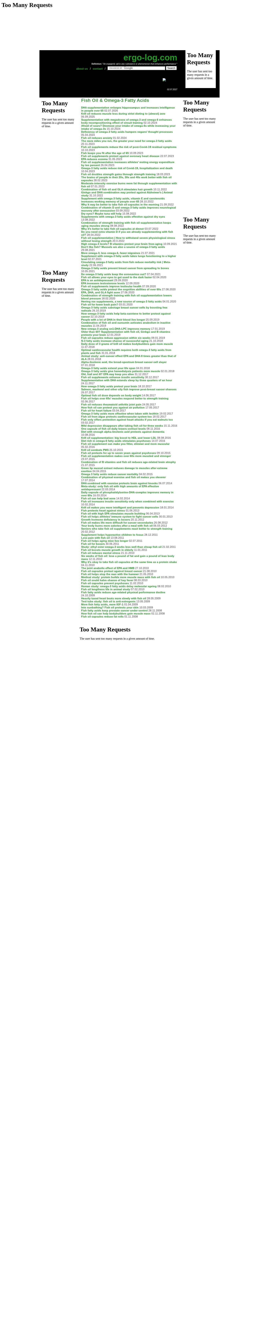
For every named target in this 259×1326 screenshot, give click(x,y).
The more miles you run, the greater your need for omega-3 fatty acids (126, 140)
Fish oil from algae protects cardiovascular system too (116, 416)
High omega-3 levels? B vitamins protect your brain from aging (121, 243)
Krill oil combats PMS (95, 449)
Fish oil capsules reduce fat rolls (102, 616)
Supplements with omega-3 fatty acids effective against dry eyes (123, 216)
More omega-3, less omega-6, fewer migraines (110, 252)
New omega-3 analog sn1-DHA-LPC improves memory (115, 328)
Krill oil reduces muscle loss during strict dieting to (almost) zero (123, 113)
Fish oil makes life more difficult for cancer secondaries (117, 522)
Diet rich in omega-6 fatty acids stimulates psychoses (116, 440)
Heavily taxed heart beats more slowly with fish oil (113, 598)
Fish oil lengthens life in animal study (105, 589)
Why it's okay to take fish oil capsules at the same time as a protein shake (129, 561)
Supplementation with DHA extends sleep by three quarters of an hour (126, 380)
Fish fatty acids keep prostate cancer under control (114, 610)
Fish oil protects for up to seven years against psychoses (118, 452)
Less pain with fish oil (95, 537)
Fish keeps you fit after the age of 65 (105, 153)
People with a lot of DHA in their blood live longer (113, 319)
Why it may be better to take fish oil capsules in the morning (120, 204)
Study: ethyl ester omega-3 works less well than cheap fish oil (121, 546)
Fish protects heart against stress (103, 510)
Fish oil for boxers (93, 543)
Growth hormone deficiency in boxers (105, 519)
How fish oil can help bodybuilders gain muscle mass (116, 613)
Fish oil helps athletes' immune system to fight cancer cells (119, 516)
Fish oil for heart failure (96, 410)
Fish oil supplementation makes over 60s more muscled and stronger (126, 455)
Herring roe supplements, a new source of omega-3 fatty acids (121, 301)
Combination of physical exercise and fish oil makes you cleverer (123, 477)
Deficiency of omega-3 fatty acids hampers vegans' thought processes (127, 131)
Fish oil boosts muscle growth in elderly (107, 549)
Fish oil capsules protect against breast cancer (111, 571)
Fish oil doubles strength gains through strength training (118, 174)
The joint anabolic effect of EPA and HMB (107, 568)
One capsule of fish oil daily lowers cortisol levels (113, 428)
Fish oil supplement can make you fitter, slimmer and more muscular (125, 443)
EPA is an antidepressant (97, 280)
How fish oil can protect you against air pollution (113, 407)
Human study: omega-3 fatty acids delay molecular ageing (119, 586)
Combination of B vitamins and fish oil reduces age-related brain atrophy (128, 462)
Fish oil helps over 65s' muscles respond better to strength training (125, 398)
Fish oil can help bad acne (98, 498)
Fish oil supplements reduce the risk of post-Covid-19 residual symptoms (129, 146)
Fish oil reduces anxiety (96, 137)
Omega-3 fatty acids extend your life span (108, 368)
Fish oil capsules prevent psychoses (105, 583)
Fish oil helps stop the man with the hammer (110, 574)
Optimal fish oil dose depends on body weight (111, 395)
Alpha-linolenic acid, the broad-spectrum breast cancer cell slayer (123, 362)
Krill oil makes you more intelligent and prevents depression (120, 507)
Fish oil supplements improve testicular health (111, 286)
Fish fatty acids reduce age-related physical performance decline (123, 592)
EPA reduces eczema (94, 159)
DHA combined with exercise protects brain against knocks (119, 483)
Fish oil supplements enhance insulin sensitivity (112, 377)
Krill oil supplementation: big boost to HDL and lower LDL (118, 437)
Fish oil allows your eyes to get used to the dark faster (116, 277)
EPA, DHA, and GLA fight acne (100, 292)
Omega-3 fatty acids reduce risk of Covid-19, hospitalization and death (127, 168)
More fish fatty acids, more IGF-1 (102, 604)
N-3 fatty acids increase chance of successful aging (114, 340)
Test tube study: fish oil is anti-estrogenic (108, 601)
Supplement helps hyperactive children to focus (112, 534)
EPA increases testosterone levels (103, 283)
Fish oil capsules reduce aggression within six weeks (116, 337)
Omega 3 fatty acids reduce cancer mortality (109, 474)
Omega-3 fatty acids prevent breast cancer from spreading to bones (125, 268)
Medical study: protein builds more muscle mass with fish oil (120, 577)
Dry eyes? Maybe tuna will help (101, 213)
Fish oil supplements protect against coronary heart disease (120, 156)
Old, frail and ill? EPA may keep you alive (107, 374)
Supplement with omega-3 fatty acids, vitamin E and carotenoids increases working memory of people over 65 (123, 200)
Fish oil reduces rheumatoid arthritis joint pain (111, 404)
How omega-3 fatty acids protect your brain (109, 386)
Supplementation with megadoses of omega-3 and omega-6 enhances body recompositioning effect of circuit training (126, 121)
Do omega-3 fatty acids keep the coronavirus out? (113, 274)
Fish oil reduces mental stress (100, 552)
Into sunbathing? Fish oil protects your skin (110, 607)
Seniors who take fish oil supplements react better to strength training (126, 528)
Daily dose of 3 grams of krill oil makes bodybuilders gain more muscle (127, 343)
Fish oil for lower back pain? (99, 304)
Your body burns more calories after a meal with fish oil (117, 525)
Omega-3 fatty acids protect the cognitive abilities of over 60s (121, 289)
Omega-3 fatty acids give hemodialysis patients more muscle (120, 371)
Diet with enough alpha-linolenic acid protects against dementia (122, 431)
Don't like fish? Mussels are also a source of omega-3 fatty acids (123, 246)
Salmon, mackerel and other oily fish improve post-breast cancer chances (129, 389)
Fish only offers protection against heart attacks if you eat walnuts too (127, 419)
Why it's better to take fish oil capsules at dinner (112, 228)
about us (82, 68)
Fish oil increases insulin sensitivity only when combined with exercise (127, 501)
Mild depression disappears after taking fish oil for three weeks (122, 425)
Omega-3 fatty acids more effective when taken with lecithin (120, 413)
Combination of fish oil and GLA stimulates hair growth (117, 189)
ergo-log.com (150, 57)
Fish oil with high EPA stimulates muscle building (113, 513)
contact (98, 68)
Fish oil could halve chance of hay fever (107, 580)
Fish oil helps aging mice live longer (104, 540)
